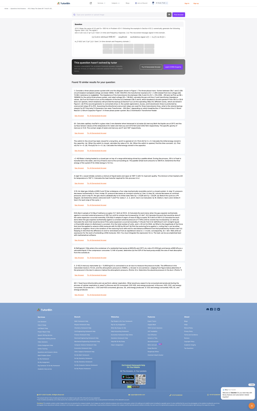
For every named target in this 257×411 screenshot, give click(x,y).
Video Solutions (43, 342)
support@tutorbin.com (138, 394)
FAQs (186, 324)
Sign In (187, 3)
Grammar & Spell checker (155, 355)
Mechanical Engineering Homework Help (87, 341)
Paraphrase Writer (153, 351)
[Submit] (74, 14)
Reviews (186, 338)
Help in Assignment (117, 345)
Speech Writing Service (45, 335)
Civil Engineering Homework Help (84, 331)
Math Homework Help (81, 321)
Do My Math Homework (81, 355)
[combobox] (119, 14)
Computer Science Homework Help (85, 345)
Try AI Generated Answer (96, 116)
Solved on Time (152, 338)
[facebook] (207, 309)
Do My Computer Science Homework (86, 365)
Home (6, 8)
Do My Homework (43, 359)
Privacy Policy (188, 331)
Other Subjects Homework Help (84, 351)
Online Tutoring (42, 348)
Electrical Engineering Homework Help (86, 338)
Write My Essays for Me (118, 328)
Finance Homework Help (82, 335)
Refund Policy (188, 328)
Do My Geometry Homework (83, 358)
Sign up (196, 3)
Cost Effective (152, 335)
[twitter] (218, 309)
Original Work (152, 324)
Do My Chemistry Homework (83, 362)
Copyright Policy (189, 341)
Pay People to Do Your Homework (121, 321)
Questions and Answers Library (47, 352)
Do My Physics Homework (82, 368)
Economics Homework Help (83, 348)
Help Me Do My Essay (118, 341)
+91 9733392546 (177, 395)
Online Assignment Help (45, 345)
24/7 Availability (152, 331)
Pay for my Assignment (118, 324)
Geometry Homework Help (119, 338)
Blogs (186, 321)
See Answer (79, 116)
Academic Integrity (190, 345)
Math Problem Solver (44, 355)
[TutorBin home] (63, 3)
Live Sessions (42, 321)
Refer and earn (152, 345)
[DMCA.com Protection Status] (133, 387)
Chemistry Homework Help (82, 328)
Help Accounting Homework (120, 331)
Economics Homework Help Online (122, 335)
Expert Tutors (152, 321)
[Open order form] (1, 6)
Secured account (153, 341)
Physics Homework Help (82, 324)
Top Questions (188, 348)
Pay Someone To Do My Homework (49, 365)
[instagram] (215, 309)
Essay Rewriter (152, 348)
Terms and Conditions (191, 335)
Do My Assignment (44, 362)
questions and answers (18, 8)
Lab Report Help (43, 328)
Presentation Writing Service (47, 338)
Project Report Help (44, 332)
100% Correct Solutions (155, 328)
